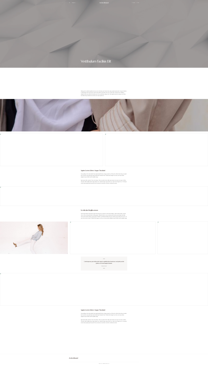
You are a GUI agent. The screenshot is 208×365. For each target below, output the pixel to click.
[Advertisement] (104, 81)
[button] (69, 2)
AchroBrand (104, 3)
